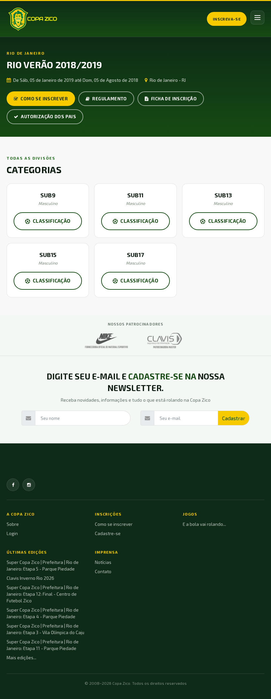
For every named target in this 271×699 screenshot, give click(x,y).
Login (12, 533)
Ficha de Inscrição (174, 98)
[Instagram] (28, 484)
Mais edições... (21, 657)
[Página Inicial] (32, 19)
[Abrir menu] (257, 18)
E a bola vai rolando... (204, 524)
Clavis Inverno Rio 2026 (30, 578)
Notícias (103, 562)
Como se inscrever (44, 98)
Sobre (13, 524)
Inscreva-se (227, 19)
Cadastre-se (108, 533)
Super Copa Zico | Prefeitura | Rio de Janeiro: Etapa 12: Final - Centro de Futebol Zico (43, 594)
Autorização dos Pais (48, 116)
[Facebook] (13, 484)
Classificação (52, 221)
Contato (103, 571)
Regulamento (109, 98)
